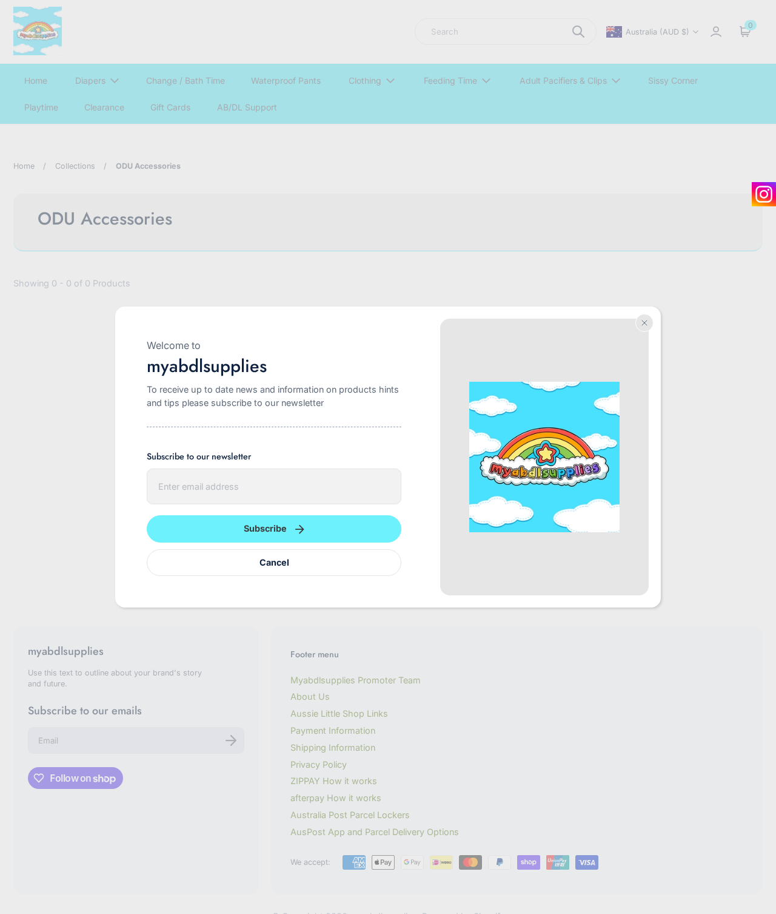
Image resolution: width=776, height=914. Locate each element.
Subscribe (265, 528)
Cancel (274, 562)
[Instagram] (764, 194)
